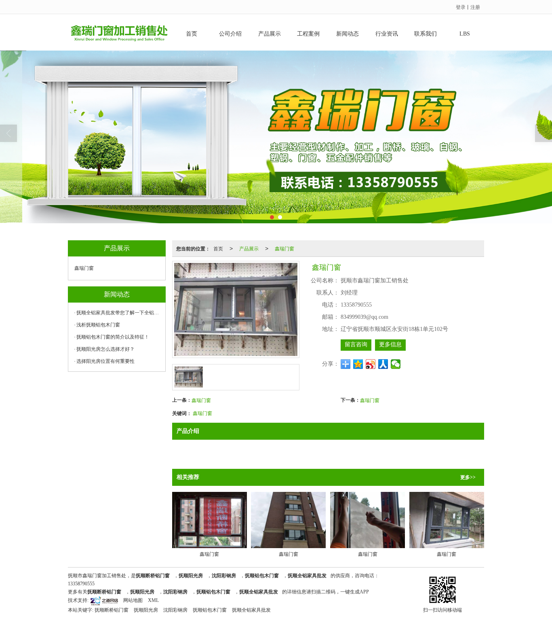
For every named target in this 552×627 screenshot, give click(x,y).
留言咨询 (356, 344)
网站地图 (133, 600)
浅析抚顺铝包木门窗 (98, 325)
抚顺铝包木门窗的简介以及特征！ (112, 337)
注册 (475, 6)
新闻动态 (347, 34)
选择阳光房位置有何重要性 (105, 361)
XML (153, 600)
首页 (191, 34)
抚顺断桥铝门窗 (112, 610)
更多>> (468, 477)
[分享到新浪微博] (371, 364)
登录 (461, 6)
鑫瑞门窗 (284, 248)
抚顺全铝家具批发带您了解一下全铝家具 (118, 313)
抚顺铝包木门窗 (210, 610)
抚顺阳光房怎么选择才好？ (105, 349)
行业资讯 (386, 34)
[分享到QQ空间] (358, 364)
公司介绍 (230, 34)
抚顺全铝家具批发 (251, 610)
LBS (464, 34)
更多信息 (390, 344)
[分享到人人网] (383, 364)
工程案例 (308, 34)
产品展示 (269, 34)
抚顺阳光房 (146, 610)
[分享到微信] (396, 364)
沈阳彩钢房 (175, 610)
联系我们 (425, 34)
